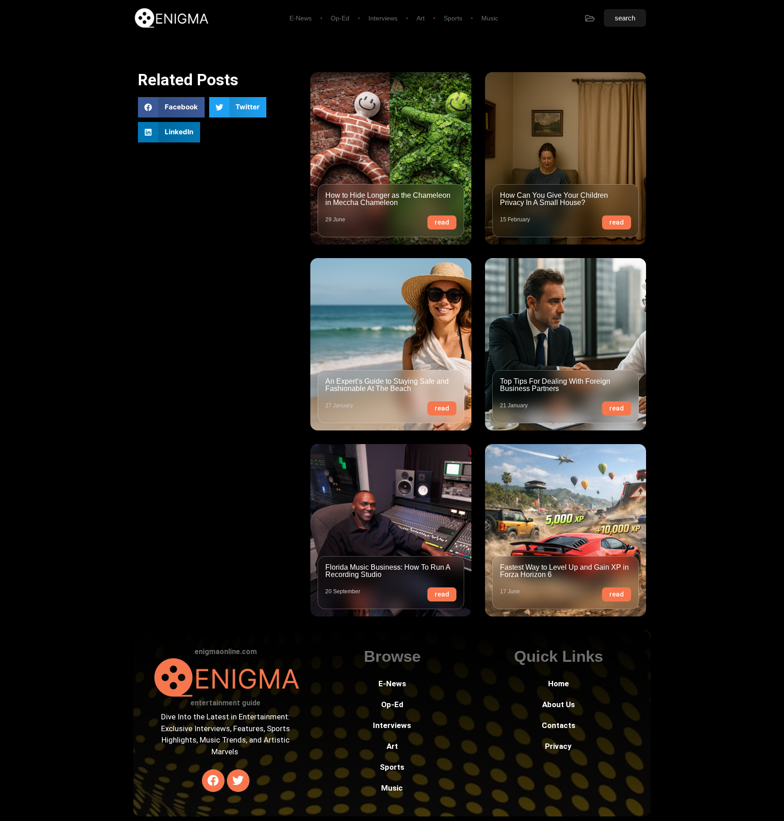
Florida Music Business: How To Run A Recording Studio (387, 570)
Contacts (558, 725)
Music (489, 18)
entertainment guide (225, 703)
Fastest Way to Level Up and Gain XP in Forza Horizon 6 (564, 570)
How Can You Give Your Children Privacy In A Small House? (554, 198)
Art (420, 18)
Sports (453, 18)
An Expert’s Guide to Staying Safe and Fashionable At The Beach (387, 384)
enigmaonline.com (226, 651)
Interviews (382, 18)
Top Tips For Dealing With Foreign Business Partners (555, 384)
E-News (300, 18)
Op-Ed (340, 18)
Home (558, 683)
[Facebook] (213, 780)
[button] (171, 107)
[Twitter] (238, 780)
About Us (558, 704)
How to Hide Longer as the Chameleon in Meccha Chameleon (388, 198)
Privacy (558, 746)
